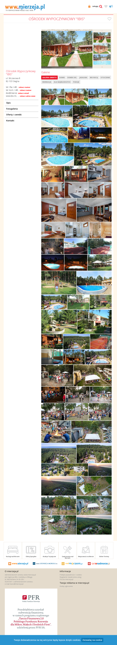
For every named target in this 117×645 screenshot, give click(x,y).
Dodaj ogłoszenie (66, 586)
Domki (62, 77)
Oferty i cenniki (14, 114)
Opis (8, 102)
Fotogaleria (12, 108)
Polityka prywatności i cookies (71, 575)
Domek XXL (72, 77)
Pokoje (76, 82)
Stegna (16, 81)
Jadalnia (83, 77)
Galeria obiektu (49, 77)
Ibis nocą (94, 77)
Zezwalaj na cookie (92, 639)
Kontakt (10, 120)
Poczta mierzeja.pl (66, 579)
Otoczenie (105, 77)
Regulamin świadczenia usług (70, 577)
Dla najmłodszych (62, 82)
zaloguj (95, 6)
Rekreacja (46, 82)
